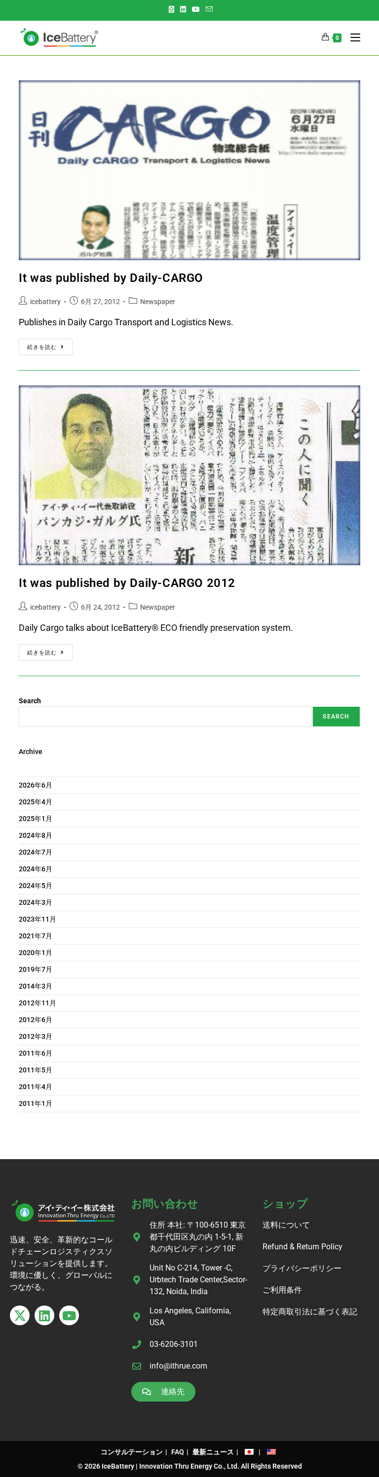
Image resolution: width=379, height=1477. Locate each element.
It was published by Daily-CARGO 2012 (127, 583)
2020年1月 (35, 953)
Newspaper (157, 302)
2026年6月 (35, 785)
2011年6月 (35, 1053)
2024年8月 (35, 835)
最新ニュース (213, 1452)
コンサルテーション (132, 1452)
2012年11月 (37, 1003)
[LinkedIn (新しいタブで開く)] (183, 9)
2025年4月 (35, 802)
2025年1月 (35, 819)
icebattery (45, 302)
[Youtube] (69, 1315)
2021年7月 (35, 936)
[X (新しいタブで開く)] (173, 9)
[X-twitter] (20, 1315)
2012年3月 (35, 1036)
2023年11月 (37, 919)
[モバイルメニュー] (351, 37)
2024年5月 (35, 886)
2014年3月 (35, 986)
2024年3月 (35, 902)
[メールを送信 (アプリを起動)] (209, 9)
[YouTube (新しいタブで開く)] (196, 9)
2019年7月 (35, 969)
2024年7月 (35, 852)
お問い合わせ (164, 1204)
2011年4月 (35, 1087)
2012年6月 (35, 1020)
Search (30, 701)
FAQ (177, 1452)
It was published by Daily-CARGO (111, 278)
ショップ (285, 1204)
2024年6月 (35, 869)
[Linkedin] (44, 1315)
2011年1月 (35, 1103)
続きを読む (50, 344)
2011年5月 (35, 1070)
